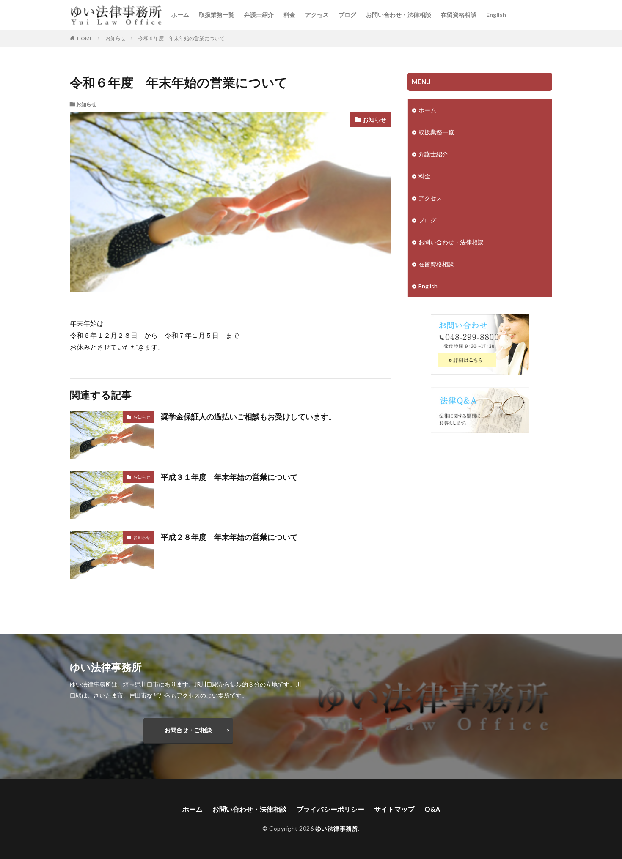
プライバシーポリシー (330, 809)
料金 (289, 14)
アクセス (317, 14)
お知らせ (115, 38)
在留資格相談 (458, 14)
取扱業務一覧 (216, 14)
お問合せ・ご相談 (188, 729)
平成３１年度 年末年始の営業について (229, 476)
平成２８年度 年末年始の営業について (229, 537)
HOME (85, 38)
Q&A (432, 809)
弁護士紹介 (259, 14)
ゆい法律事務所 (336, 828)
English (496, 14)
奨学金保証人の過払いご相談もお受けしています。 (248, 416)
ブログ (347, 14)
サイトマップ (394, 809)
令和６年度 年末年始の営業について (181, 38)
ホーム (180, 14)
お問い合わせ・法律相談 (398, 14)
